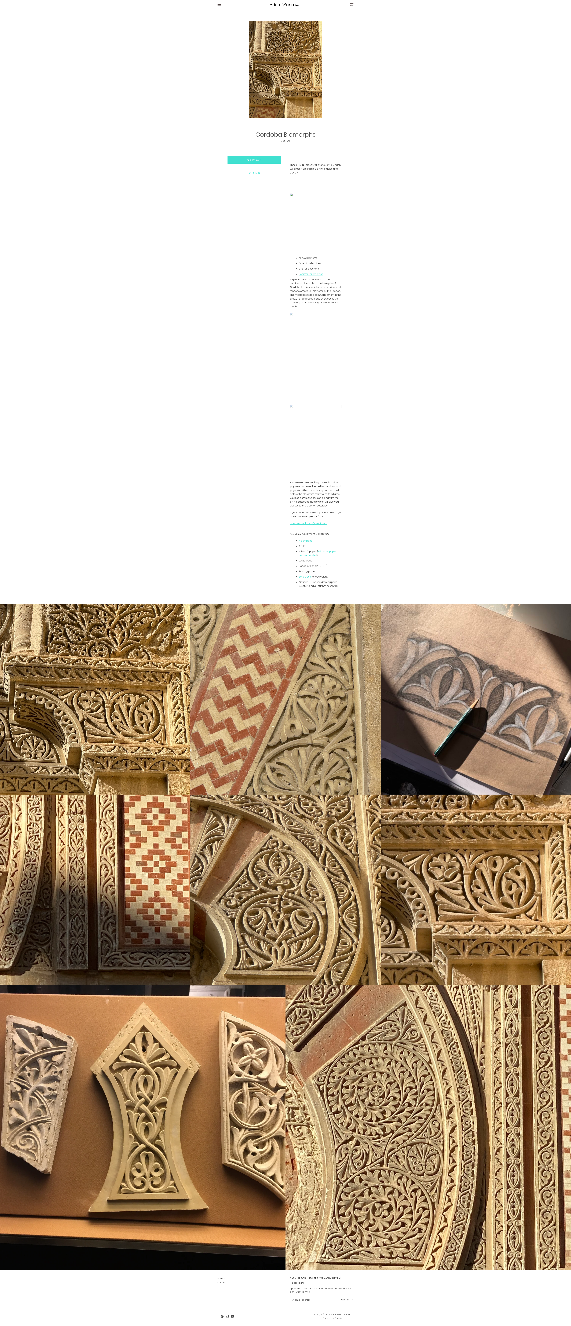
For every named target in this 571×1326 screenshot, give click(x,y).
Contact (222, 1282)
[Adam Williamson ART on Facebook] (217, 1316)
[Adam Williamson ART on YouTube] (232, 1316)
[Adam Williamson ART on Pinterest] (222, 1316)
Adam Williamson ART (341, 1314)
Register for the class (311, 274)
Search (221, 1278)
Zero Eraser (305, 576)
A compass (306, 540)
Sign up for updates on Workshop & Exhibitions (315, 1280)
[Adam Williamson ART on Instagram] (227, 1316)
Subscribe (344, 1300)
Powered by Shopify (332, 1318)
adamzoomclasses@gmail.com (308, 523)
